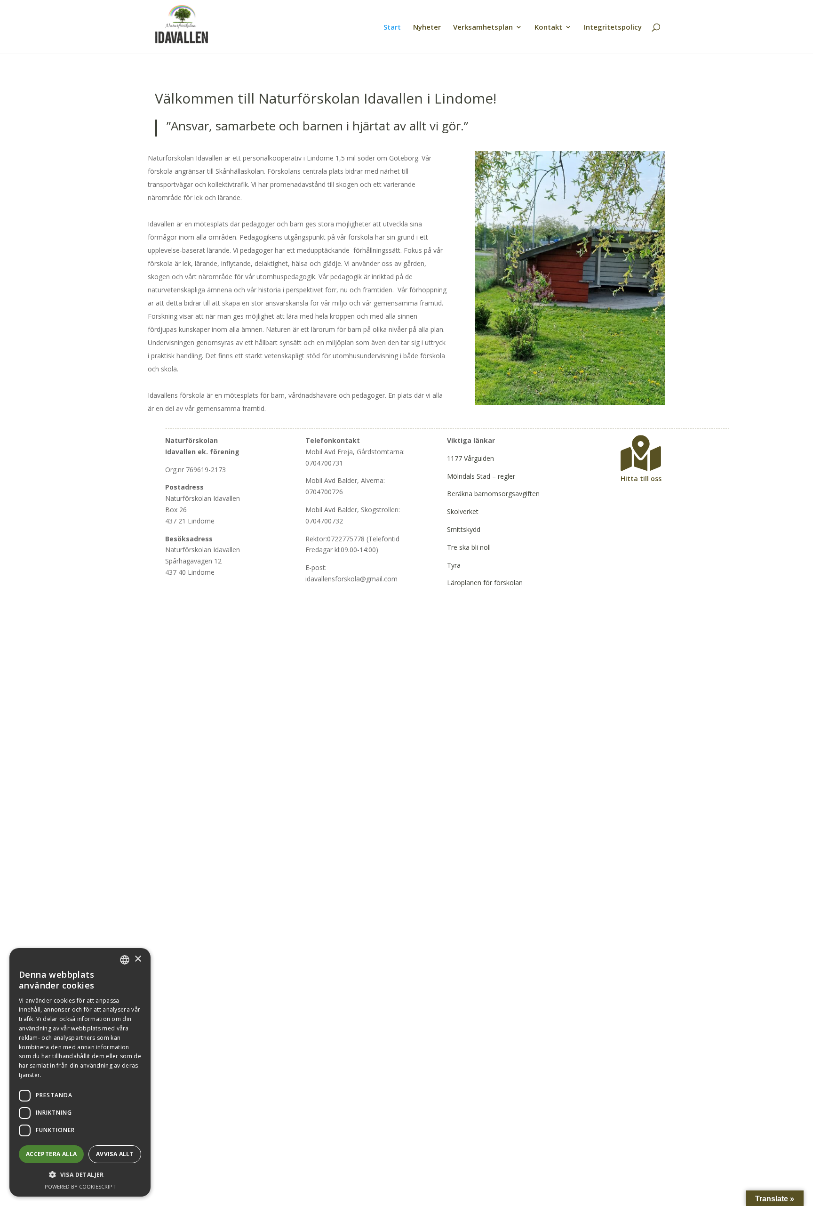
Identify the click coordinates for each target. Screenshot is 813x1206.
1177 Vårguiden (470, 458)
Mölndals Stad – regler (481, 476)
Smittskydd (463, 529)
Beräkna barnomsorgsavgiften (493, 493)
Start (392, 28)
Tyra (454, 565)
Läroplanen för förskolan (485, 582)
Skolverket (462, 511)
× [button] (137, 959)
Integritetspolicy (613, 28)
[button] (80, 1175)
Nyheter (427, 28)
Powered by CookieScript (80, 1186)
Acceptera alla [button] (51, 1154)
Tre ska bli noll (469, 547)
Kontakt (548, 28)
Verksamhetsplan (483, 28)
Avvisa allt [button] (115, 1154)
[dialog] (80, 1072)
